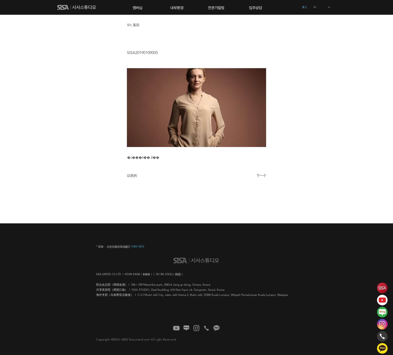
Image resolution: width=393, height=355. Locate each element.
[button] (137, 7)
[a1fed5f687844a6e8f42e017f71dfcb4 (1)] (176, 328)
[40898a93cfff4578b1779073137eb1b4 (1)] (196, 328)
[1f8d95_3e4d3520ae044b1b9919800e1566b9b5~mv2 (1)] (216, 328)
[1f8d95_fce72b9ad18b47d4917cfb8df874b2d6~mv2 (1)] (206, 328)
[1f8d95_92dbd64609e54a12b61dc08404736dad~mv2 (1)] (186, 328)
